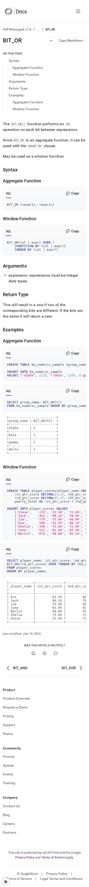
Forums (9, 756)
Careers (9, 824)
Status (8, 734)
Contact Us (11, 806)
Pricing (8, 716)
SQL (8, 193)
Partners (9, 832)
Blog (6, 815)
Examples (16, 95)
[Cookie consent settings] (6, 881)
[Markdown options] (51, 40)
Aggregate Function (28, 68)
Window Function (26, 74)
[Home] (16, 11)
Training (9, 783)
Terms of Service (53, 857)
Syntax (14, 61)
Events (8, 774)
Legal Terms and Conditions (61, 879)
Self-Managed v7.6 (17, 29)
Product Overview (16, 698)
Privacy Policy (25, 857)
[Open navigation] (78, 11)
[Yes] (33, 653)
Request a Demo (15, 707)
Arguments (17, 81)
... (38, 29)
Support (9, 725)
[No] (44, 653)
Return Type (18, 88)
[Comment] (55, 653)
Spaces (8, 765)
